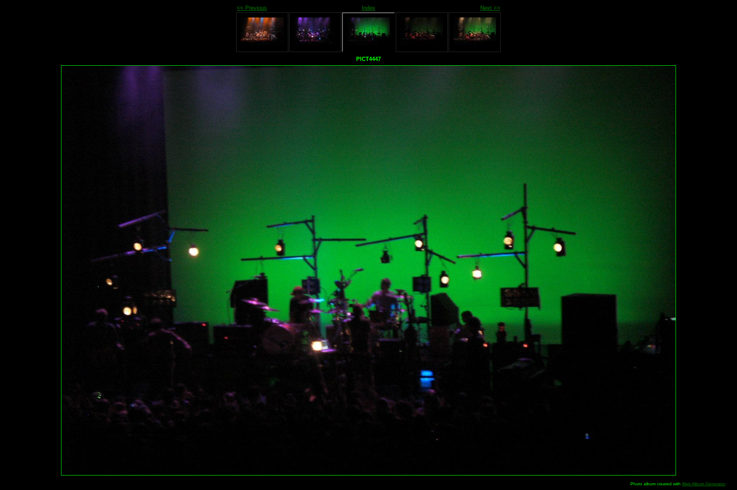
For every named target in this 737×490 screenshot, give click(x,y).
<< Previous (252, 8)
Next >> (490, 8)
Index (368, 8)
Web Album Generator (703, 483)
